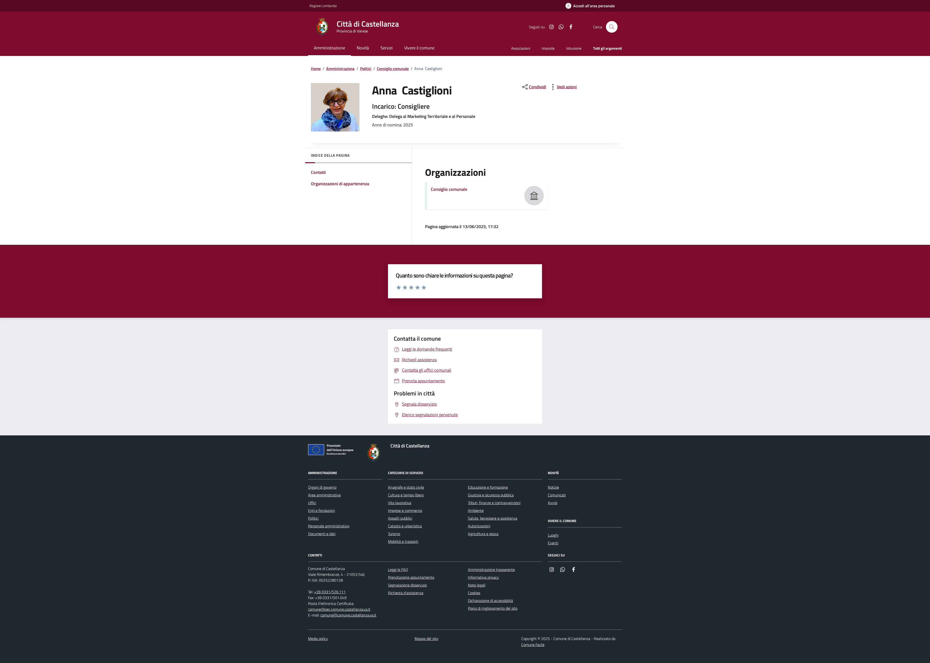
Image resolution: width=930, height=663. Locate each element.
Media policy (318, 638)
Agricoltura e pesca (483, 534)
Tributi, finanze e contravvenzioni (494, 503)
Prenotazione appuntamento (411, 577)
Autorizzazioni (479, 526)
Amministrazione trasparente (491, 569)
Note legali (476, 585)
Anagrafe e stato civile (406, 487)
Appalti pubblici (400, 518)
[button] (590, 6)
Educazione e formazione (488, 487)
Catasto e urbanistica (405, 526)
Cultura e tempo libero (406, 495)
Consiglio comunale (393, 68)
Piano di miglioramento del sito (492, 608)
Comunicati (557, 495)
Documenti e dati (321, 534)
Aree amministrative (324, 495)
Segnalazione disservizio (407, 585)
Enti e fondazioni (321, 510)
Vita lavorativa (399, 503)
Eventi (553, 543)
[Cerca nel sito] (612, 27)
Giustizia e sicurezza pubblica (491, 495)
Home (316, 68)
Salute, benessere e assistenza (492, 518)
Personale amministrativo (328, 526)
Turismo (394, 534)
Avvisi (552, 503)
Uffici (312, 503)
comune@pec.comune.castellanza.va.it (339, 609)
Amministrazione (340, 68)
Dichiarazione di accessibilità (490, 600)
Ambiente (476, 510)
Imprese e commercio (405, 510)
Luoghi (553, 535)
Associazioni (520, 48)
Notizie (553, 487)
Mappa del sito (426, 638)
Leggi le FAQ (398, 569)
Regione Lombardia (323, 5)
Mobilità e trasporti (403, 541)
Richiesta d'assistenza (405, 593)
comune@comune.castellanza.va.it (348, 615)
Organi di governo (322, 487)
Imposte (548, 48)
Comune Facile (532, 645)
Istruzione (573, 48)
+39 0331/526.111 (330, 592)
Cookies (474, 593)
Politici (365, 68)
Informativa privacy (483, 577)
